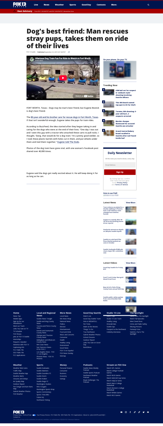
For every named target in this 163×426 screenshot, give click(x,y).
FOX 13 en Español (66, 351)
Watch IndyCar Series (114, 381)
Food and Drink (65, 332)
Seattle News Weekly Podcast (90, 369)
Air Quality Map (18, 381)
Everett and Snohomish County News (45, 332)
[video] (130, 270)
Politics (62, 324)
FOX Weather (18, 394)
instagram (126, 412)
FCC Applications (19, 355)
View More (130, 202)
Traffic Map (17, 371)
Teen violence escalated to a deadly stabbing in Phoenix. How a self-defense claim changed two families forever (113, 210)
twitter (143, 412)
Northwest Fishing (43, 400)
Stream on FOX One (116, 365)
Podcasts (87, 365)
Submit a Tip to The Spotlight (137, 333)
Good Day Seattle (92, 313)
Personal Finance (66, 368)
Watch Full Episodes (137, 319)
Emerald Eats (111, 324)
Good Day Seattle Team (92, 319)
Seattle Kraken (42, 379)
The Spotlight (137, 313)
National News (65, 321)
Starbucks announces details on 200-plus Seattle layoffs (113, 230)
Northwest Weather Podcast (90, 376)
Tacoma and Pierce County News (46, 327)
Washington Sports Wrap (45, 389)
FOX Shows (17, 334)
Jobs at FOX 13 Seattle (21, 337)
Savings (62, 379)
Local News (64, 316)
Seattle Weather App (20, 373)
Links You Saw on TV (20, 329)
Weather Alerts (18, 376)
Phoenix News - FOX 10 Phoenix (45, 357)
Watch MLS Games (113, 395)
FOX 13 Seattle (31, 52)
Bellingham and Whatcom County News (46, 341)
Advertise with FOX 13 (21, 345)
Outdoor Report (89, 340)
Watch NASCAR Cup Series (116, 378)
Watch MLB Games (114, 375)
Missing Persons (136, 327)
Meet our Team (19, 326)
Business (63, 373)
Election (63, 327)
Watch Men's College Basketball (114, 384)
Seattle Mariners (42, 371)
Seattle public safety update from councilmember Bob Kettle (113, 299)
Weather (17, 365)
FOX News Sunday (66, 353)
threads (139, 412)
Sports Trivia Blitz (43, 395)
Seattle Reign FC (42, 381)
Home (16, 313)
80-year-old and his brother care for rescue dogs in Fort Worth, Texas (64, 117)
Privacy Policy (122, 183)
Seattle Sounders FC (44, 373)
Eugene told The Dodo (68, 142)
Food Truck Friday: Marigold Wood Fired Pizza (113, 278)
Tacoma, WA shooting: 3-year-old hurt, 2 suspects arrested (126, 113)
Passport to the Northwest (116, 329)
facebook (130, 412)
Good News (64, 348)
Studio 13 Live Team (114, 319)
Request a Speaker (20, 342)
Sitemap (63, 356)
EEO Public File (18, 352)
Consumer (63, 337)
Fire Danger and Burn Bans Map (23, 388)
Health (62, 340)
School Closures (89, 337)
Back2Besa (87, 347)
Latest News (109, 202)
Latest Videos (110, 262)
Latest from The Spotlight (139, 316)
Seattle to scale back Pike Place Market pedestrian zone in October (112, 241)
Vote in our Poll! (110, 193)
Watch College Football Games (115, 372)
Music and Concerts (67, 335)
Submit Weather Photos (91, 335)
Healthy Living (65, 343)
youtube (121, 412)
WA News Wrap (65, 319)
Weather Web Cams (20, 368)
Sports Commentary (44, 392)
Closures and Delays (20, 379)
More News (65, 313)
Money (63, 365)
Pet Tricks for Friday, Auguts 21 (113, 308)
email (148, 412)
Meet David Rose (136, 321)
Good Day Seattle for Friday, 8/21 (113, 268)
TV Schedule (17, 331)
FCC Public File (18, 350)
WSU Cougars (41, 387)
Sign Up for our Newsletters (18, 322)
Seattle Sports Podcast (91, 373)
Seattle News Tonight (44, 319)
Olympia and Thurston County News (45, 336)
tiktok (134, 412)
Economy (63, 376)
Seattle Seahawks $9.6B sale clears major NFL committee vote (113, 251)
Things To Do (88, 329)
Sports (40, 365)
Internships (17, 339)
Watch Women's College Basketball (115, 389)
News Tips (17, 316)
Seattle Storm (41, 376)
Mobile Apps (17, 319)
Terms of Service (121, 185)
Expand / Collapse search (148, 4)
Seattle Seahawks (43, 368)
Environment (64, 345)
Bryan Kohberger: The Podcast (91, 381)
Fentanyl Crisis (135, 329)
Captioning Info (18, 347)
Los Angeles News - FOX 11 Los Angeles (45, 353)
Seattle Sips (111, 327)
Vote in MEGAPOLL (90, 321)
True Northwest (89, 332)
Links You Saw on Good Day (91, 344)
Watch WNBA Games (114, 393)
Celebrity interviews (114, 332)
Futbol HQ (40, 397)
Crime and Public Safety (138, 324)
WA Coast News (42, 345)
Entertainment (65, 329)
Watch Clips (111, 316)
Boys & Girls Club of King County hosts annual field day (113, 288)
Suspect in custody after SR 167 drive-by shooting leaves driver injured (113, 221)
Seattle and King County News (45, 322)
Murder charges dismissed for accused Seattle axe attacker (125, 123)
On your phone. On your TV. (115, 59)
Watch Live (87, 316)
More (113, 4)
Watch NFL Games (113, 368)
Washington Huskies (44, 384)
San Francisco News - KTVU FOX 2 (44, 348)
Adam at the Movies (90, 327)
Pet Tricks (86, 324)
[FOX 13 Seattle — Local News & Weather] (20, 4)
